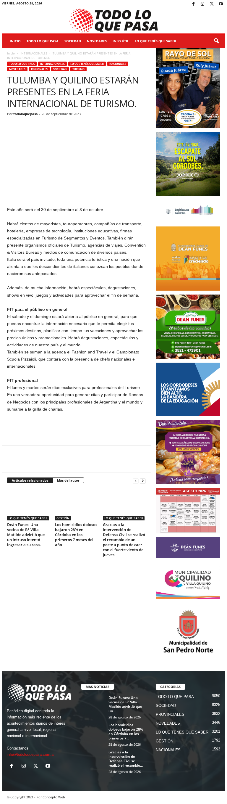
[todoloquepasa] (113, 21)
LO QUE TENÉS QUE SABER (155, 41)
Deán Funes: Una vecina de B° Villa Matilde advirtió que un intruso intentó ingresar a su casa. (26, 534)
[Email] (67, 129)
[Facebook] (193, 4)
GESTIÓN (62, 518)
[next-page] (143, 480)
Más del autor (68, 480)
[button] (216, 41)
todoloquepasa (25, 114)
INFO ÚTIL (121, 41)
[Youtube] (220, 4)
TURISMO (78, 69)
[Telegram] (54, 129)
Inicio (15, 41)
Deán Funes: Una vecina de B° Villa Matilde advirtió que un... (125, 704)
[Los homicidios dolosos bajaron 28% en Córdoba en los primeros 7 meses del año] (76, 504)
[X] (211, 4)
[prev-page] (136, 480)
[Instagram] (202, 4)
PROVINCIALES (170, 714)
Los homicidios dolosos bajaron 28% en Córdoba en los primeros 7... (125, 731)
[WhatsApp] (40, 129)
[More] (95, 129)
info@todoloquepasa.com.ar (31, 754)
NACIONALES (117, 64)
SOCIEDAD (72, 41)
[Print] (81, 129)
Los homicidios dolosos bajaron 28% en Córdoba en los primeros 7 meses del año (76, 534)
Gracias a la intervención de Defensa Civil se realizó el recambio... (125, 759)
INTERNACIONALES (33, 53)
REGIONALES (39, 69)
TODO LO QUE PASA (43, 41)
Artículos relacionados (30, 480)
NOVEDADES (97, 41)
